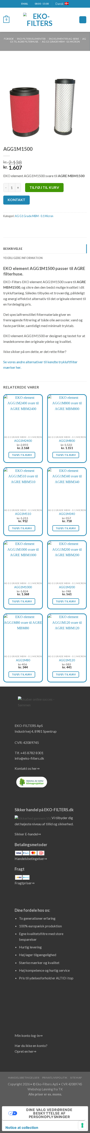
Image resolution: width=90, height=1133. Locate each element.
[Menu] (82, 19)
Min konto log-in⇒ (29, 1035)
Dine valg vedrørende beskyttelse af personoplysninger (49, 1113)
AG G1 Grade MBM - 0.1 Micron (61, 41)
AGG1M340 (67, 514)
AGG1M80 (23, 660)
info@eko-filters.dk (29, 758)
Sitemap (76, 1077)
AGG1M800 (67, 440)
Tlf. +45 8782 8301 (29, 753)
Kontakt (17, 200)
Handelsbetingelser (23, 1077)
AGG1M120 (67, 660)
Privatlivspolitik (55, 1077)
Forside (9, 38)
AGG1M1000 (23, 587)
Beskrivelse (12, 248)
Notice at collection (21, 1127)
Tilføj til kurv (44, 187)
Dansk (59, 3)
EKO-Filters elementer (31, 38)
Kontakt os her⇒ (27, 768)
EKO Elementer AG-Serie (64, 38)
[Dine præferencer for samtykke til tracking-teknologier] (82, 1125)
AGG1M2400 (23, 440)
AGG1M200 (67, 587)
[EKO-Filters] (39, 20)
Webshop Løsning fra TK (45, 1089)
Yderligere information (23, 258)
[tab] (45, 248)
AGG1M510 (23, 514)
